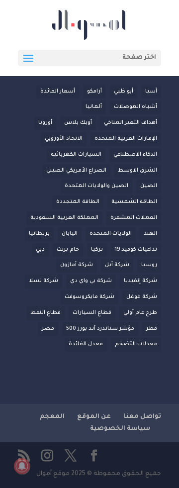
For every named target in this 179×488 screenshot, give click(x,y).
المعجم (52, 416)
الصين (148, 186)
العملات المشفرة (133, 218)
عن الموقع (94, 416)
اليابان (70, 234)
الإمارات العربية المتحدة (125, 139)
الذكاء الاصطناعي (135, 155)
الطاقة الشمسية (134, 202)
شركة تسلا (43, 281)
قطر (151, 329)
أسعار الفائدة (57, 92)
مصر (48, 329)
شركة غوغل (141, 297)
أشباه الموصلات (135, 107)
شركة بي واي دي (91, 281)
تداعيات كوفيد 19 (136, 250)
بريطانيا (39, 234)
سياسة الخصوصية (120, 428)
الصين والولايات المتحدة (96, 186)
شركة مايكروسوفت (89, 297)
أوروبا (45, 123)
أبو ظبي (123, 92)
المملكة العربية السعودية (64, 218)
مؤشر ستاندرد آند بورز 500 (100, 329)
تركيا (97, 250)
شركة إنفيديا (140, 281)
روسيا (149, 265)
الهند (150, 234)
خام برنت (68, 250)
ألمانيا (94, 107)
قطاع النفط (46, 313)
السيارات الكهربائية (76, 155)
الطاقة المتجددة (77, 202)
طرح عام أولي (140, 313)
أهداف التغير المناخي (130, 123)
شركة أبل (117, 265)
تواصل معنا (142, 416)
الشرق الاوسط (137, 171)
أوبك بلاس (78, 123)
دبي (40, 250)
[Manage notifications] (22, 466)
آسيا (151, 92)
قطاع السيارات (92, 313)
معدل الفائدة (86, 344)
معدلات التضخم (136, 344)
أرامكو (94, 92)
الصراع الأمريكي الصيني (76, 171)
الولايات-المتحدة (111, 234)
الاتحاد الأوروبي (64, 139)
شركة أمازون (76, 265)
